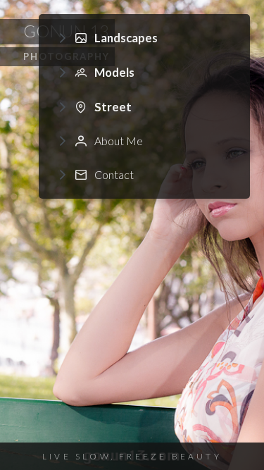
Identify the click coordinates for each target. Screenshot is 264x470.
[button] (144, 38)
